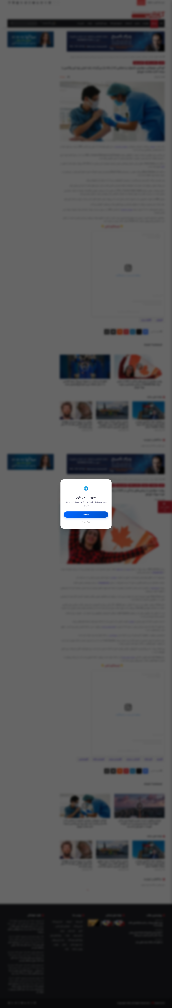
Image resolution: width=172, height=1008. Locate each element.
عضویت (86, 514)
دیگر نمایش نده (86, 522)
